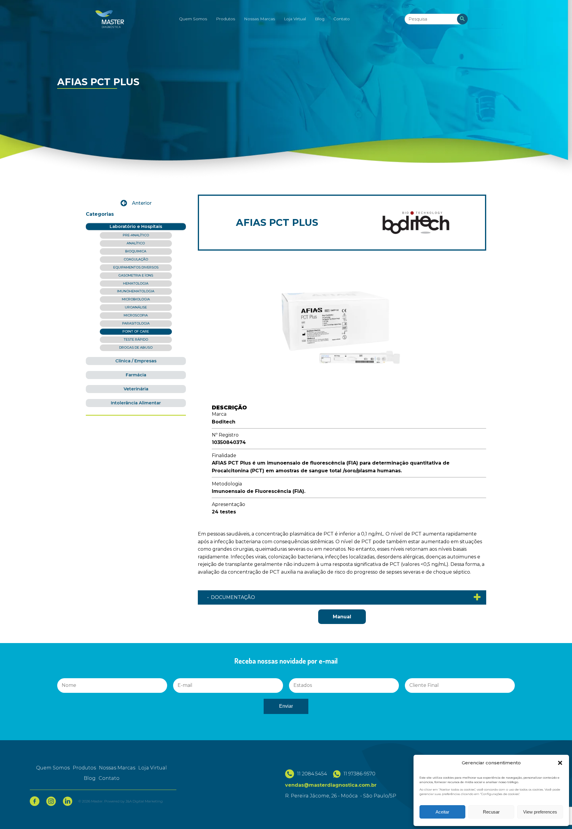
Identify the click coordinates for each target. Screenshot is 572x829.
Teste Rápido (136, 339)
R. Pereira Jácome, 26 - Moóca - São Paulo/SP (340, 796)
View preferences (540, 811)
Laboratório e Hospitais (136, 226)
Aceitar (442, 811)
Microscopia (136, 315)
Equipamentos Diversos (135, 267)
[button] (560, 763)
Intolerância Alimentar (136, 403)
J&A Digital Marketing (144, 801)
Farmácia (136, 375)
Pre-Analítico (136, 235)
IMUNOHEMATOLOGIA (135, 291)
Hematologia (135, 283)
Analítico (136, 243)
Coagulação (136, 259)
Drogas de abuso (136, 347)
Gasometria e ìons (135, 275)
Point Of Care (135, 331)
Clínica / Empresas (135, 361)
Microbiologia (136, 299)
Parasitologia (136, 323)
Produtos (225, 18)
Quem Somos (193, 18)
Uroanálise (136, 307)
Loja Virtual (295, 18)
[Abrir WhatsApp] (15, 814)
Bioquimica (135, 251)
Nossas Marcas (259, 18)
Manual (342, 617)
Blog (319, 18)
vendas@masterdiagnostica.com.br (331, 785)
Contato (341, 18)
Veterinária (136, 389)
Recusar (491, 811)
